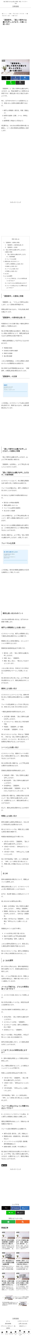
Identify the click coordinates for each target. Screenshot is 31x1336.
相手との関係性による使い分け (14, 264)
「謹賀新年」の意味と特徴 (12, 242)
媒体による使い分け (11, 266)
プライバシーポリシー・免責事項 (8, 1327)
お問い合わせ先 (23, 1323)
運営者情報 (8, 1323)
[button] (20, 83)
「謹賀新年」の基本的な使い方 (14, 245)
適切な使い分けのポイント (12, 261)
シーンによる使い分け (12, 269)
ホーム (8, 1321)
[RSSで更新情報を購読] (23, 1221)
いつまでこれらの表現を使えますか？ (16, 283)
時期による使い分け (11, 271)
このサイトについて (22, 1321)
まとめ (7, 273)
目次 (13, 239)
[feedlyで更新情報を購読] (8, 1221)
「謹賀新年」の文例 (11, 247)
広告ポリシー (23, 1326)
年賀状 (4, 1165)
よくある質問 (8, 276)
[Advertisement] (15, 42)
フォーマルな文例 (11, 259)
